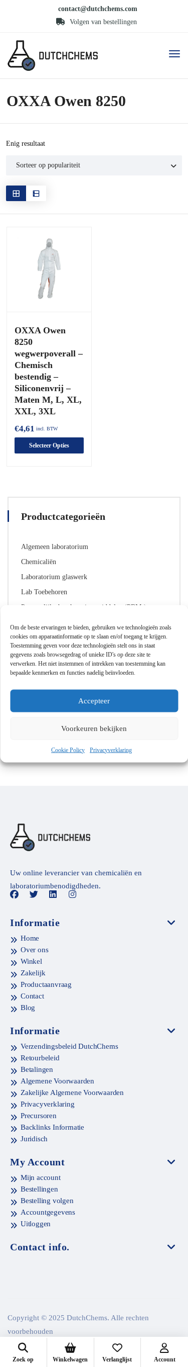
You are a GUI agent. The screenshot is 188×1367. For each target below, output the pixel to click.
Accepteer (94, 701)
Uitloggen (36, 1224)
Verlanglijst (117, 1359)
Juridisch (34, 1139)
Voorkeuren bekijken (94, 728)
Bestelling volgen (47, 1201)
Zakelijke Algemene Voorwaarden (72, 1092)
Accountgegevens (48, 1212)
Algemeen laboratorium (54, 547)
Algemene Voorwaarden (57, 1081)
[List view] (36, 193)
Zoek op (23, 1359)
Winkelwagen (70, 1359)
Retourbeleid (40, 1058)
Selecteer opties (49, 445)
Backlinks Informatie (52, 1127)
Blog (28, 1008)
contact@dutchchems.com (97, 9)
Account (164, 1359)
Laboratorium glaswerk (54, 577)
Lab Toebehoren (44, 592)
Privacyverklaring (111, 749)
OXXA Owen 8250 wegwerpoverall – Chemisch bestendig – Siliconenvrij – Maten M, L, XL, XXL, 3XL (49, 370)
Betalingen (37, 1069)
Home (30, 938)
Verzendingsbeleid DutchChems (69, 1046)
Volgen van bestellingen (102, 22)
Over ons (34, 950)
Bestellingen (39, 1189)
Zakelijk (33, 973)
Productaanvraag (46, 984)
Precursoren (39, 1116)
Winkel (31, 961)
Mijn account (41, 1177)
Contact (32, 996)
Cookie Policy (68, 749)
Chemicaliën (38, 562)
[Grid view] (16, 193)
